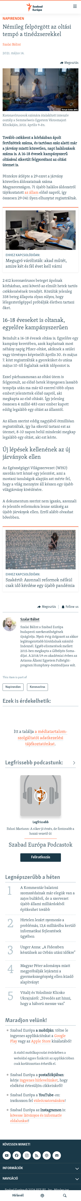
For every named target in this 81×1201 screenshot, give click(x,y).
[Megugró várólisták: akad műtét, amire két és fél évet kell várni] (41, 230)
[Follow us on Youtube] (7, 1155)
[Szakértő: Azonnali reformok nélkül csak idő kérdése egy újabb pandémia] (41, 549)
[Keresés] (64, 1195)
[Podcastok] (42, 1195)
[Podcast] (47, 1155)
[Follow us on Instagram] (27, 1155)
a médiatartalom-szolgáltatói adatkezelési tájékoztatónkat (42, 738)
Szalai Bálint (12, 44)
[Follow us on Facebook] (17, 1155)
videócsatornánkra (49, 1101)
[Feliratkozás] (56, 1155)
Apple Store (41, 1042)
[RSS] (37, 1155)
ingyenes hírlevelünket (39, 1081)
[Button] (69, 63)
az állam (31, 193)
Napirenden (13, 19)
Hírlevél (18, 1195)
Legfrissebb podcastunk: (34, 763)
